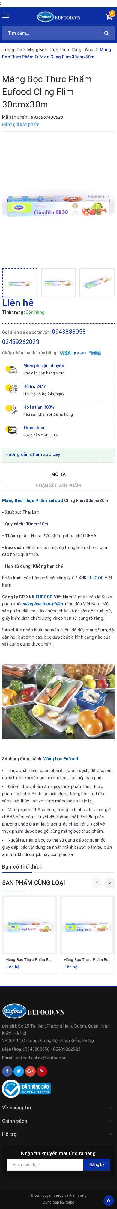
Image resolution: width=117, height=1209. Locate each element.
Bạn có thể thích (22, 866)
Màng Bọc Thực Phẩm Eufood (32, 500)
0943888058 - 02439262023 (52, 1049)
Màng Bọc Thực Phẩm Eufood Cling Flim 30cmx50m (51, 959)
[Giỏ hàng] (109, 18)
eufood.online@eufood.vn (41, 1058)
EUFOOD (96, 577)
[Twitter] (19, 1071)
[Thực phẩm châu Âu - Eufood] (58, 16)
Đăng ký (96, 1164)
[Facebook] (7, 1071)
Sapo (70, 1202)
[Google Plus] (30, 1071)
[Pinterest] (42, 1071)
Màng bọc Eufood (61, 758)
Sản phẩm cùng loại (33, 882)
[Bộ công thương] (58, 1089)
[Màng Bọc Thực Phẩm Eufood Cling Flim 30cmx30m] (58, 200)
